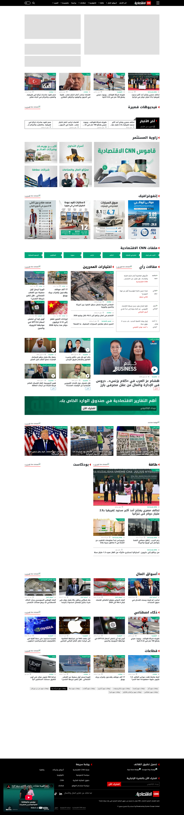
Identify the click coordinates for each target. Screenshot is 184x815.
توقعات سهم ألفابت (89, 688)
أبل (89, 618)
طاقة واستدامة (152, 92)
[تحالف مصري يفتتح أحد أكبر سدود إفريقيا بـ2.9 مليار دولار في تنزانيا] (143, 81)
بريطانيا (157, 656)
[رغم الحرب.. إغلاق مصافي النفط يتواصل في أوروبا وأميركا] (143, 527)
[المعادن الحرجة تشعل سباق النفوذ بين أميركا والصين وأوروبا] (92, 285)
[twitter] (60, 793)
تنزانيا (157, 74)
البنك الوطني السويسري (48, 580)
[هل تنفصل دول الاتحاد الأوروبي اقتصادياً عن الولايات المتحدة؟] (74, 371)
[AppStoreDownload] (134, 769)
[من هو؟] (75, 176)
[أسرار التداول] (75, 152)
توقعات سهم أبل (153, 688)
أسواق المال (112, 3)
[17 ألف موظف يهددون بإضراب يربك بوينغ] (58, 278)
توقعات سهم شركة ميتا (59, 688)
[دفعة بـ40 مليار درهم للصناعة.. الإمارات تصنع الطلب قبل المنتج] (40, 345)
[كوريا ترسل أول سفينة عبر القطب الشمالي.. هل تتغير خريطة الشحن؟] (34, 278)
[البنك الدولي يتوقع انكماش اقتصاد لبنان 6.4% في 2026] (109, 587)
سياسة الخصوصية (65, 807)
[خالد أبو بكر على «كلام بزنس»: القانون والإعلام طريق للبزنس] (74, 345)
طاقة (102, 3)
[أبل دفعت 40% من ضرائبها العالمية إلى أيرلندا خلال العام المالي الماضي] (74, 625)
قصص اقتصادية (106, 321)
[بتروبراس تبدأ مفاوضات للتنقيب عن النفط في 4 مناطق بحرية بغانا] (109, 527)
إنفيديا (53, 618)
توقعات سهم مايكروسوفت (121, 688)
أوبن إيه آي (40, 302)
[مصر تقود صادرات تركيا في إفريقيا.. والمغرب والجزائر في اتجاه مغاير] (40, 81)
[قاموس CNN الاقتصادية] (126, 164)
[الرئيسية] (142, 3)
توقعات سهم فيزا (114, 692)
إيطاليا (88, 580)
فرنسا (88, 365)
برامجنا (73, 3)
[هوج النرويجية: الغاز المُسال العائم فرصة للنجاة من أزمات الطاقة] (40, 371)
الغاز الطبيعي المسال (48, 365)
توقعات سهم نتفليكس (151, 692)
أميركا (88, 74)
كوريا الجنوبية (40, 272)
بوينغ (65, 272)
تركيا (54, 74)
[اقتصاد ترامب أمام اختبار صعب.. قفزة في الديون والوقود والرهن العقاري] (74, 81)
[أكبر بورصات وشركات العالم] (41, 152)
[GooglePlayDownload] (149, 769)
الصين (122, 74)
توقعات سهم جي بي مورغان (40, 688)
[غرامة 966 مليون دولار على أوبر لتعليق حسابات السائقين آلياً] (40, 664)
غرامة (53, 656)
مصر (89, 339)
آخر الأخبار (122, 3)
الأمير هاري (155, 427)
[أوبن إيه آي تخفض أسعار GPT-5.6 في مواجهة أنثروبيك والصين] (34, 307)
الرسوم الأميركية (62, 427)
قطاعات (83, 3)
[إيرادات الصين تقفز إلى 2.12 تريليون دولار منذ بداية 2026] (58, 307)
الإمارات (53, 339)
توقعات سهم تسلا (74, 688)
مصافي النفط (155, 520)
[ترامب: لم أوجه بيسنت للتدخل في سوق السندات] (143, 587)
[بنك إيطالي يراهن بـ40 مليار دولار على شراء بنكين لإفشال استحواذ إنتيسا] (74, 587)
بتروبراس (121, 520)
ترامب (157, 580)
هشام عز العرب (154, 339)
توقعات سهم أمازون (104, 688)
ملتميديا (154, 377)
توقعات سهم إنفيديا (139, 688)
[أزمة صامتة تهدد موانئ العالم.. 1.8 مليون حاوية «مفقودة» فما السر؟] (143, 664)
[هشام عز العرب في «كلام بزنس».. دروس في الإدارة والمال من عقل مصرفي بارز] (126, 356)
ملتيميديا (65, 3)
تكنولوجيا (92, 3)
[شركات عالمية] (41, 176)
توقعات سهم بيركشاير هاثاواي (132, 692)
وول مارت (110, 427)
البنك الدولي (120, 580)
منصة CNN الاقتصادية (79, 807)
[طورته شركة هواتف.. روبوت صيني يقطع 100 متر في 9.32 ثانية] (109, 81)
